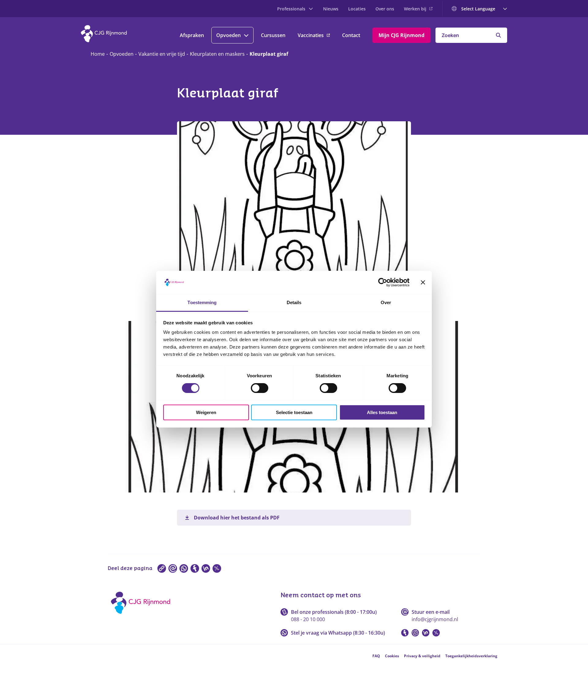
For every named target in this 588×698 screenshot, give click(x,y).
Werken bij (415, 9)
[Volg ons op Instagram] (415, 632)
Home (98, 54)
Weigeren (206, 412)
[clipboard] (161, 568)
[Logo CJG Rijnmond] (142, 616)
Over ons (384, 9)
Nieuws (330, 9)
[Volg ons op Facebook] (405, 632)
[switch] (259, 388)
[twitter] (217, 568)
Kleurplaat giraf (269, 54)
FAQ (376, 655)
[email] (172, 568)
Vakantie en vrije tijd (161, 54)
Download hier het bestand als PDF (237, 517)
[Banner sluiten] (423, 282)
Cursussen (273, 35)
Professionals (291, 9)
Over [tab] (386, 302)
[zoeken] (498, 35)
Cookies (392, 655)
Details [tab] (294, 302)
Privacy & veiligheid (422, 655)
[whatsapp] (183, 568)
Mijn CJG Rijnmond (401, 35)
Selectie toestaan (294, 412)
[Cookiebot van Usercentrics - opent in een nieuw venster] (382, 282)
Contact (351, 35)
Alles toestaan (382, 412)
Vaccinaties (311, 35)
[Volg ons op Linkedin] (425, 632)
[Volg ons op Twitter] (436, 632)
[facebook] (194, 568)
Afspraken (192, 35)
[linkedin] (206, 568)
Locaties (357, 9)
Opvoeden (228, 35)
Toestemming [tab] (202, 302)
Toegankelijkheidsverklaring (471, 655)
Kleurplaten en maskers (217, 54)
